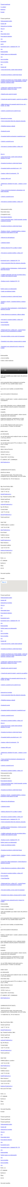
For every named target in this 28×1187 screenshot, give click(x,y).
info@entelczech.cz (5, 462)
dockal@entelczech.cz (6, 494)
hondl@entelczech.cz (6, 540)
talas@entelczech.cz (5, 530)
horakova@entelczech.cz (6, 550)
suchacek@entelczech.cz (6, 504)
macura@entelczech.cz (6, 514)
